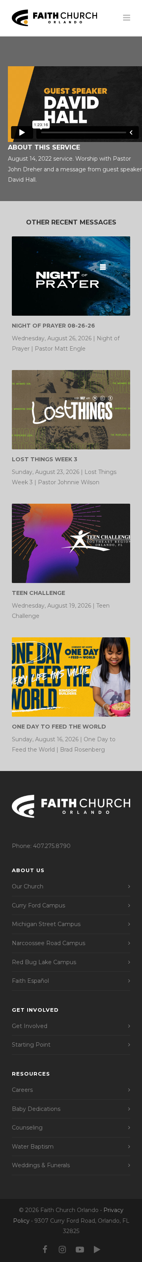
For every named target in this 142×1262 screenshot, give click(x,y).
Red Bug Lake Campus (44, 962)
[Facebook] (45, 1250)
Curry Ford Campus (38, 905)
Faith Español (30, 980)
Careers (22, 1089)
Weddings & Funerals (41, 1165)
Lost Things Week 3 (44, 459)
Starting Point (31, 1044)
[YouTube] (80, 1250)
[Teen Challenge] (71, 543)
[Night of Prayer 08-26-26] (71, 276)
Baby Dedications (36, 1108)
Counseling (27, 1127)
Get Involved (29, 1026)
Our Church (27, 886)
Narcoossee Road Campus (48, 943)
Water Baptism (33, 1146)
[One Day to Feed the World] (71, 677)
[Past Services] (97, 1250)
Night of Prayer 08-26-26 (53, 325)
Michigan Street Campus (46, 924)
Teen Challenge (38, 592)
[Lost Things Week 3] (71, 409)
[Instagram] (62, 1250)
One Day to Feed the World (59, 726)
